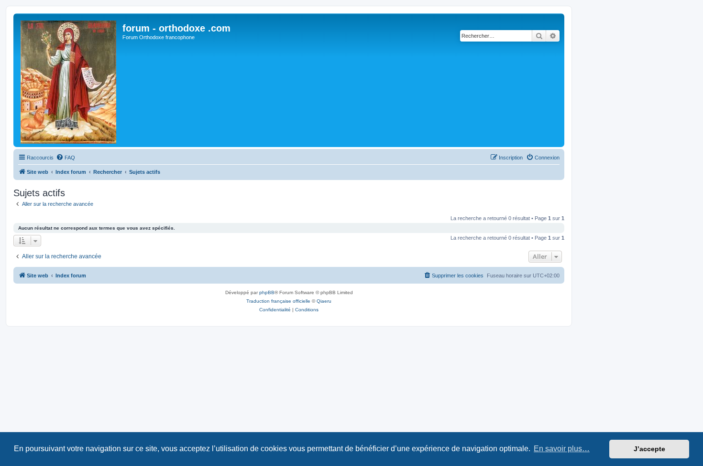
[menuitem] (65, 157)
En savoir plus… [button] (562, 449)
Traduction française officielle (278, 301)
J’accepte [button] (649, 449)
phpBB (267, 292)
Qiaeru (324, 301)
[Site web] (69, 80)
